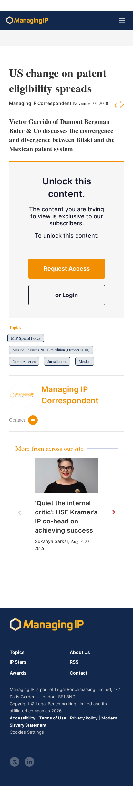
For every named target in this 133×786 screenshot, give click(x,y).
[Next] (113, 512)
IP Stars (18, 662)
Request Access (67, 268)
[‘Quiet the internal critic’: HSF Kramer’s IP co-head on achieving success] (66, 475)
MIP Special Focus (25, 338)
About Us (80, 652)
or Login (66, 295)
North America (24, 361)
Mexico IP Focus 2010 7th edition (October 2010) (51, 349)
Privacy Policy (83, 717)
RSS (74, 662)
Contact (78, 673)
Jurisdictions (57, 361)
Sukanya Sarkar (51, 541)
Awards (18, 673)
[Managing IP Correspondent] (25, 395)
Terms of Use (52, 717)
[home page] (27, 20)
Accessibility (22, 717)
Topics (17, 652)
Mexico (84, 361)
